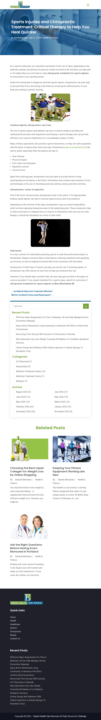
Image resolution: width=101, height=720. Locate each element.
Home (13, 617)
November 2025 (61, 411)
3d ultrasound (22, 361)
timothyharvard (20, 38)
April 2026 (21, 402)
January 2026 (60, 406)
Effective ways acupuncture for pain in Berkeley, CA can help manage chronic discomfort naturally (28, 661)
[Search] (86, 306)
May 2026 (59, 397)
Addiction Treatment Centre (28, 376)
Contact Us (15, 638)
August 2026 (22, 392)
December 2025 (23, 411)
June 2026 (21, 397)
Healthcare (15, 624)
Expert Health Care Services (46, 716)
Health (13, 620)
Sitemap (82, 716)
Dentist (13, 628)
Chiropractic (15, 631)
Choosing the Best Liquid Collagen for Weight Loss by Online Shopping (27, 471)
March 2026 (59, 402)
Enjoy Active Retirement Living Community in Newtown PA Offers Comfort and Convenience (26, 671)
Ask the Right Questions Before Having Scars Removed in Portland (26, 548)
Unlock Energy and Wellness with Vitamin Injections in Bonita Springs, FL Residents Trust (28, 700)
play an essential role (75, 147)
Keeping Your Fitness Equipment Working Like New (69, 471)
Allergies (20, 381)
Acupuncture (21, 366)
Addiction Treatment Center (28, 371)
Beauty (13, 635)
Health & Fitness (50, 38)
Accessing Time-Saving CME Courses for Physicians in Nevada (45, 334)
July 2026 (59, 392)
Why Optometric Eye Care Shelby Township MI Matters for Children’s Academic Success (26, 689)
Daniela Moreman (23, 479)
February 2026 (22, 406)
